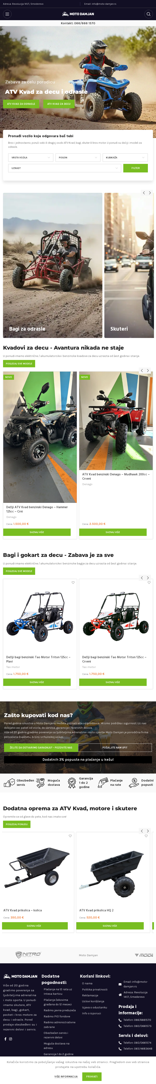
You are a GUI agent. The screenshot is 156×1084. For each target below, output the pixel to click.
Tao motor (13, 667)
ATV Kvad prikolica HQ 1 (99, 910)
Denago (11, 484)
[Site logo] (78, 14)
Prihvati (92, 1076)
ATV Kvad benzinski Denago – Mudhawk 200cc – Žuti (40, 476)
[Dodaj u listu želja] (73, 375)
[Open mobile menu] (7, 14)
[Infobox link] (78, 141)
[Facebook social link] (5, 1039)
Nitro (85, 663)
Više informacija (66, 1076)
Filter (135, 168)
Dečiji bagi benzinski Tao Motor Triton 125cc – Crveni (38, 659)
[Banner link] (52, 265)
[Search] (148, 14)
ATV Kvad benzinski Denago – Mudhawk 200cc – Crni (116, 476)
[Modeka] (33, 955)
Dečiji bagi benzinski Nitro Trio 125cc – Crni (112, 657)
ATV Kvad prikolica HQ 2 (23, 910)
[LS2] (93, 955)
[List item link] (97, 983)
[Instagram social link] (10, 1039)
